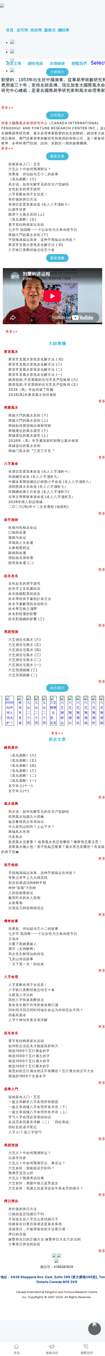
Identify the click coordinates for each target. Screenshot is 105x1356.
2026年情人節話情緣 (25, 502)
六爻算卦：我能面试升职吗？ (31, 1168)
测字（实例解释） (22, 949)
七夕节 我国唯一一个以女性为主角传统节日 (42, 230)
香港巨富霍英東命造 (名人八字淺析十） (40, 204)
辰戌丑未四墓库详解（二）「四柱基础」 (40, 1122)
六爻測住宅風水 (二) (24, 660)
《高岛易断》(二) (22, 775)
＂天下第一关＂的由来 (26, 964)
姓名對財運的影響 (22, 614)
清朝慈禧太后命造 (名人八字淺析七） (38, 486)
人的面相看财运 (20, 893)
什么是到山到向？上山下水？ (31, 826)
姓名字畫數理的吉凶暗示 (28, 604)
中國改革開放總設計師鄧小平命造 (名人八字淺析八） (50, 482)
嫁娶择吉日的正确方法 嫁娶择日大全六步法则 (44, 1239)
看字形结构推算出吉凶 (26, 224)
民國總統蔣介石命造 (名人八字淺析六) (39, 491)
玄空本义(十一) (20, 786)
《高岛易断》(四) (22, 765)
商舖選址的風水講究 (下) (28, 431)
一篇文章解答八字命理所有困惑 (33, 1102)
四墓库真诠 (17, 1015)
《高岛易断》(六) (22, 179)
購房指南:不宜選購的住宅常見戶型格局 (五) (43, 384)
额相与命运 (17, 537)
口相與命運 (17, 532)
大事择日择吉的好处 (24, 1244)
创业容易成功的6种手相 (27, 883)
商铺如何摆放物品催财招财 (29, 425)
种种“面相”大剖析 (22, 888)
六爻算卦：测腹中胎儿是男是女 (33, 1183)
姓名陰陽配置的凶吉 (24, 594)
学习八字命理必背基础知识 (29, 1117)
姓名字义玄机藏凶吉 (24, 588)
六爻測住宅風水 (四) (26, 650)
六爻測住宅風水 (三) (24, 655)
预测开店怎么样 (20, 1173)
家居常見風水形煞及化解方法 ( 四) (35, 245)
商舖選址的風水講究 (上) (28, 435)
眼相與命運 (17, 553)
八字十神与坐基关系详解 (28, 1020)
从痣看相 (15, 903)
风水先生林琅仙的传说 (26, 954)
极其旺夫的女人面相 (24, 898)
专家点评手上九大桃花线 (28, 877)
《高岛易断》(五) (22, 219)
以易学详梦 (17, 209)
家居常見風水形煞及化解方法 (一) (35, 374)
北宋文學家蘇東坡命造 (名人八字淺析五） (41, 497)
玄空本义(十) (18, 791)
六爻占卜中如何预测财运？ (29, 169)
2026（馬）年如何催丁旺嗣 (31, 389)
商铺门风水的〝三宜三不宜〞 (31, 451)
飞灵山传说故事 (20, 959)
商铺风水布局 (19, 832)
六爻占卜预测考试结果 (26, 1178)
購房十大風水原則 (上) (26, 214)
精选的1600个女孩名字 (27, 1076)
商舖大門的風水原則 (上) (28, 420)
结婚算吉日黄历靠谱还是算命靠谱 (35, 1224)
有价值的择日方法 (22, 199)
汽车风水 (15, 837)
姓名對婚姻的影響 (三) (26, 619)
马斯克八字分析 (20, 995)
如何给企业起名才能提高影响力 (33, 1046)
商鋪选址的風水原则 (24, 446)
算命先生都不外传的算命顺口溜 (33, 1005)
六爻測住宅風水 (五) (26, 645)
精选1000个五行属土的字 (29, 1056)
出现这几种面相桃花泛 (26, 908)
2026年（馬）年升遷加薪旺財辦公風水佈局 (43, 440)
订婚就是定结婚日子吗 (26, 1214)
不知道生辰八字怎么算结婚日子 (33, 1219)
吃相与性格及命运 (22, 527)
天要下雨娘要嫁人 (22, 944)
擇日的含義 (17, 1234)
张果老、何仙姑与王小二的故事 (33, 174)
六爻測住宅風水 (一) (24, 665)
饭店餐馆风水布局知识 (26, 822)
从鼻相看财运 (19, 548)
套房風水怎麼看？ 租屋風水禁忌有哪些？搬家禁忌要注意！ (55, 842)
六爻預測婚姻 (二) (22, 675)
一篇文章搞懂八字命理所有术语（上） (38, 1112)
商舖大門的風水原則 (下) (28, 235)
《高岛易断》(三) (22, 771)
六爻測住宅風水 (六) (26, 639)
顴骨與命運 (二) (21, 563)
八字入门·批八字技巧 (25, 1132)
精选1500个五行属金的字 (29, 1051)
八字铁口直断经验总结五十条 (31, 250)
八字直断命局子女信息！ (28, 194)
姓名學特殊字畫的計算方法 (29, 599)
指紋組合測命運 (20, 558)
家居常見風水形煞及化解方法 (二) (35, 369)
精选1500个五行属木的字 (29, 1066)
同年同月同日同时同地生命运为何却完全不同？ (49, 1010)
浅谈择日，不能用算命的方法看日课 (36, 1229)
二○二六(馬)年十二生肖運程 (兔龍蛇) (38, 507)
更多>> (7, 107)
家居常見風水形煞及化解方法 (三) (35, 364)
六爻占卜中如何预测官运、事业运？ (36, 1163)
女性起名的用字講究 (24, 189)
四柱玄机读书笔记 (22, 1127)
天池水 (13, 939)
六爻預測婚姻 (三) (22, 670)
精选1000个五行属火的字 (29, 1061)
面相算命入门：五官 (24, 164)
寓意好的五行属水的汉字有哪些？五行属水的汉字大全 (51, 1071)
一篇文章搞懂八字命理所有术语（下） (38, 1107)
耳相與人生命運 (20, 543)
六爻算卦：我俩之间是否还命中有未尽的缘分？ (45, 1188)
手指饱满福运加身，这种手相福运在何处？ (42, 239)
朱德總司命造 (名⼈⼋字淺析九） (34, 476)
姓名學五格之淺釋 (22, 609)
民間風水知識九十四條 (26, 816)
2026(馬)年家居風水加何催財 (32, 395)
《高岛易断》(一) (22, 781)
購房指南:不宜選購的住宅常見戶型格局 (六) (43, 380)
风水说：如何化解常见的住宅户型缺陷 (38, 184)
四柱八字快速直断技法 (26, 1000)
